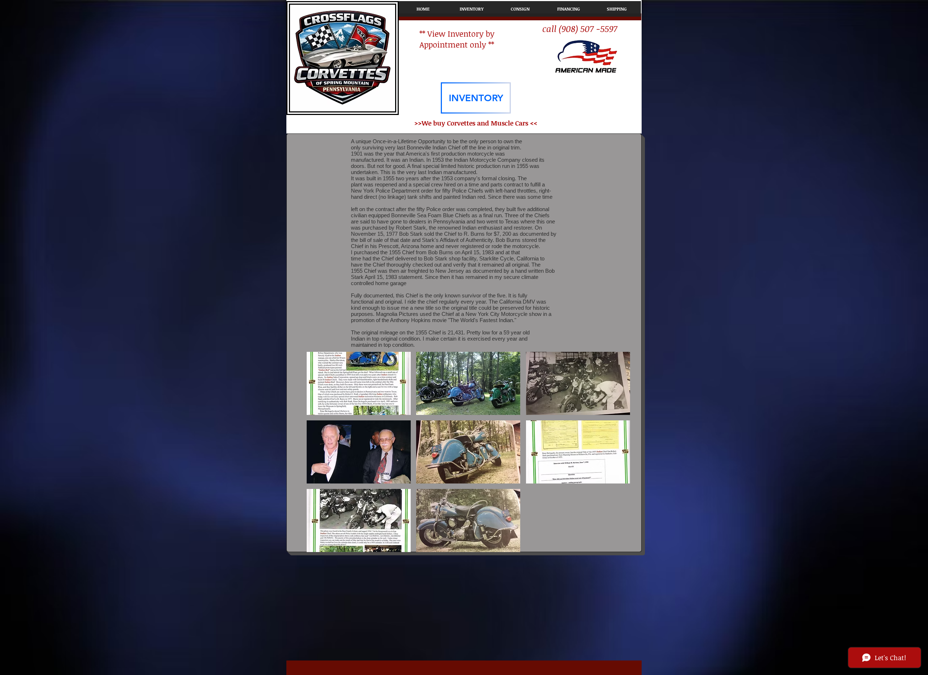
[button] (359, 383)
